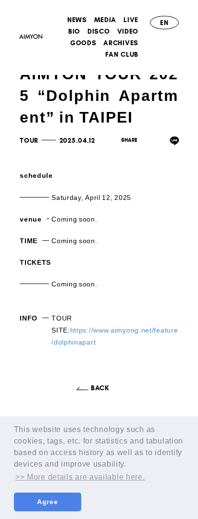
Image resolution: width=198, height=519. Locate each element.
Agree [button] (47, 502)
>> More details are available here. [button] (80, 477)
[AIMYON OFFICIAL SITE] (30, 38)
